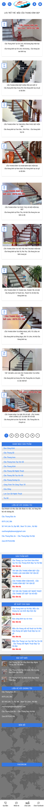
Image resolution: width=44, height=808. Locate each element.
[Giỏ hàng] (40, 4)
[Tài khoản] (34, 4)
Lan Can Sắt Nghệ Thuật (13, 494)
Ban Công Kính (9, 448)
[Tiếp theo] (38, 436)
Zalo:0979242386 (8, 541)
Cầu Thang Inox (9, 457)
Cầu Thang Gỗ (9, 453)
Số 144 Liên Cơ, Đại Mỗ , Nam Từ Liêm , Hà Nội (19, 526)
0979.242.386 (7, 521)
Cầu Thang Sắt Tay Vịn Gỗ (13, 475)
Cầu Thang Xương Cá (12, 480)
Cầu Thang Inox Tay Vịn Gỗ (14, 462)
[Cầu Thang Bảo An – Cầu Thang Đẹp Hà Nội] (22, 4)
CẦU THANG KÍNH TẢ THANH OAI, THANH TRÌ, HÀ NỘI (22, 290)
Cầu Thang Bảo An (9, 516)
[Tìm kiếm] (9, 4)
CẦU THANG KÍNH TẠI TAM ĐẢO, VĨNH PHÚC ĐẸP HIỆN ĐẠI (22, 125)
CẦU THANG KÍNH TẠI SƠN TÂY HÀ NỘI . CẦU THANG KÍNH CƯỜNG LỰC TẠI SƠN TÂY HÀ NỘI (22, 416)
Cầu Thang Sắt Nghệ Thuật (14, 471)
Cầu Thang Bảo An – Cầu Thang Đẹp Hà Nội (18, 536)
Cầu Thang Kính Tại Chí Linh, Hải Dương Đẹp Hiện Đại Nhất (22, 45)
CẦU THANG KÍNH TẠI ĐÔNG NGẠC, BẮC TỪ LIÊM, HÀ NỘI (22, 333)
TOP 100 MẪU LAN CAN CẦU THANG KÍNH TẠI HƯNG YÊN (22, 374)
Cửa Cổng (7, 489)
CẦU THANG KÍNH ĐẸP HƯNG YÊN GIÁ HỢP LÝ (22, 85)
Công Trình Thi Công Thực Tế (14, 485)
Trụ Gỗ (6, 498)
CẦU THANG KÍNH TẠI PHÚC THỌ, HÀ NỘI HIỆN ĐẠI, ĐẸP (22, 208)
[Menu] (4, 4)
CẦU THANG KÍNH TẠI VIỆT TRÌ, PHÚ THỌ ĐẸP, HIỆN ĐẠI (22, 249)
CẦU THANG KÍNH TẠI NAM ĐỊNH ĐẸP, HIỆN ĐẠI (22, 166)
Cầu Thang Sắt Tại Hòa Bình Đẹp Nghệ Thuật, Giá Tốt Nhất (23, 663)
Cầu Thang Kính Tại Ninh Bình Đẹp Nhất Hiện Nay (24, 679)
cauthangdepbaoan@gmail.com (14, 531)
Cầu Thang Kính (10, 466)
